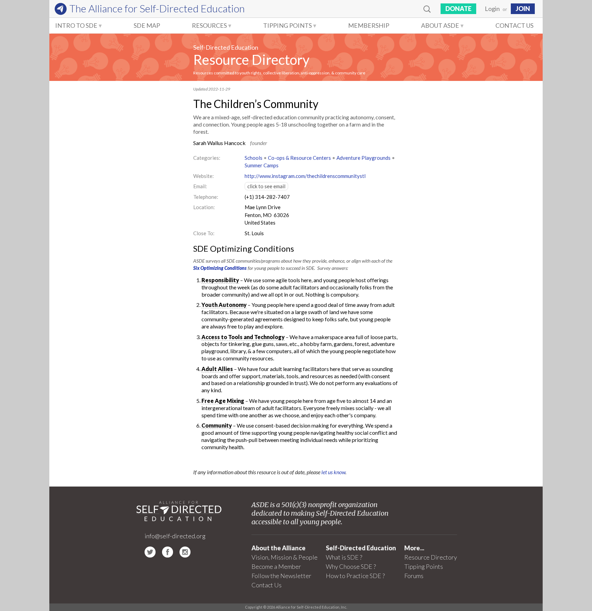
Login (492, 8)
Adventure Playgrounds (363, 158)
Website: (203, 176)
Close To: (203, 233)
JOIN (523, 8)
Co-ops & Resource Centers (299, 158)
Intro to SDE (76, 25)
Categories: (206, 158)
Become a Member (276, 566)
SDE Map (147, 25)
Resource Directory (251, 59)
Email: (200, 186)
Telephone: (205, 197)
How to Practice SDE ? (355, 575)
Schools (253, 158)
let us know (333, 472)
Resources (209, 25)
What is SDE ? (344, 557)
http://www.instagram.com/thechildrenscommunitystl (305, 176)
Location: (204, 207)
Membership (368, 25)
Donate (458, 8)
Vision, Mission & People (284, 557)
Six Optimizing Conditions (220, 268)
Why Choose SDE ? (351, 566)
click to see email (266, 186)
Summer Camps (262, 165)
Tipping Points (287, 25)
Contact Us (514, 25)
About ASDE (440, 25)
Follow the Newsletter (281, 575)
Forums (413, 575)
